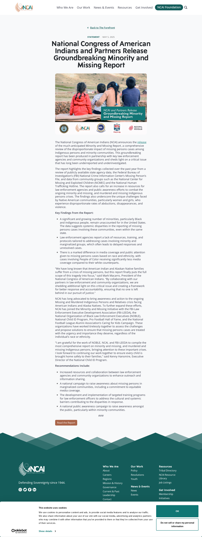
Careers (107, 474)
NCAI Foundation (169, 7)
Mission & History (112, 483)
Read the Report (66, 422)
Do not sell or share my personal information (177, 524)
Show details (45, 531)
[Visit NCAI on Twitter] (25, 489)
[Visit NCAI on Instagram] (20, 489)
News (134, 490)
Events (134, 494)
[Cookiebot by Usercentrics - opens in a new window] (19, 531)
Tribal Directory (167, 470)
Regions (107, 479)
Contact (107, 499)
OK (177, 511)
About (106, 470)
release (141, 142)
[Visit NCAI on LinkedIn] (34, 489)
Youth (134, 479)
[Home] (24, 7)
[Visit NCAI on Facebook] (29, 489)
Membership (166, 494)
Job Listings (165, 482)
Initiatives (164, 498)
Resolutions (137, 474)
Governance (109, 487)
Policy (134, 470)
